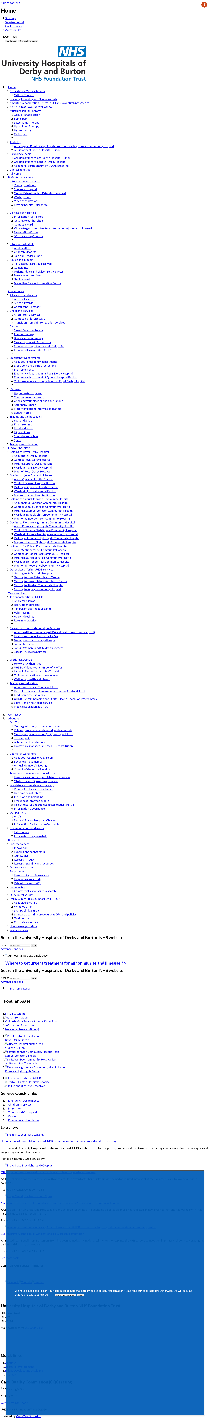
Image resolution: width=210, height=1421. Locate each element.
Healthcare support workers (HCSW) (36, 636)
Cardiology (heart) (21, 153)
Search (5, 945)
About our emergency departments (35, 361)
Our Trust (16, 722)
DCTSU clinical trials (26, 910)
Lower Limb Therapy (26, 122)
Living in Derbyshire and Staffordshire (37, 671)
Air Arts (19, 816)
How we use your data (23, 926)
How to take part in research (31, 875)
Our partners (18, 812)
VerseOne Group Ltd (28, 1416)
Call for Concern (24, 95)
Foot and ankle (23, 420)
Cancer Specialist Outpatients (32, 342)
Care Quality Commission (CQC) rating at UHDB (43, 734)
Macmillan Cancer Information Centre (37, 283)
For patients (17, 871)
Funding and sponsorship (29, 851)
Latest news (21, 832)
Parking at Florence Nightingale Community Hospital (46, 538)
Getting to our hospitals (28, 220)
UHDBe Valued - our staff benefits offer (38, 667)
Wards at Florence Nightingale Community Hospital (46, 534)
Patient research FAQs (27, 883)
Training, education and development (37, 675)
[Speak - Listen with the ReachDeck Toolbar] (204, 5)
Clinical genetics (20, 169)
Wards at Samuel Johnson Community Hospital (43, 514)
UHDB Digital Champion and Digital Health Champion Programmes (55, 698)
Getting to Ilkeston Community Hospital (38, 585)
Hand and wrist (23, 428)
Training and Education (24, 444)
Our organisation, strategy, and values (37, 726)
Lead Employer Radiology (29, 694)
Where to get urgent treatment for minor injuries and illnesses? (53, 228)
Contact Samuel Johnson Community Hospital (42, 506)
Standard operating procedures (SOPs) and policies (45, 914)
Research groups (24, 859)
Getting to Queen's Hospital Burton (31, 475)
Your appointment (25, 185)
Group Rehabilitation (27, 114)
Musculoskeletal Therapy (25, 110)
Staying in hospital (25, 189)
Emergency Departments (25, 357)
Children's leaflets (25, 251)
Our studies (21, 855)
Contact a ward (23, 224)
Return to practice (25, 620)
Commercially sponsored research (35, 890)
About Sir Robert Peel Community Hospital (40, 549)
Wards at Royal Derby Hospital (33, 467)
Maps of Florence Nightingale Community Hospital (45, 542)
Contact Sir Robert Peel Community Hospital (41, 553)
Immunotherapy (24, 334)
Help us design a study (27, 879)
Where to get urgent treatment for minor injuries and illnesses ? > (65, 962)
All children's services (27, 314)
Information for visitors (28, 216)
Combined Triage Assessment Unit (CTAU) (39, 346)
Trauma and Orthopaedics (26, 416)
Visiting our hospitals (23, 212)
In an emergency (24, 369)
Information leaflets (22, 244)
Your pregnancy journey (29, 397)
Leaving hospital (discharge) (31, 204)
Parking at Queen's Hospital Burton (36, 487)
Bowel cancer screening (28, 338)
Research (14, 840)
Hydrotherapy (23, 130)
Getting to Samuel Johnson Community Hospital (39, 498)
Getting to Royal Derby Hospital (29, 451)
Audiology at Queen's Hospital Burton (37, 149)
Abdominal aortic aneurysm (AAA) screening (41, 165)
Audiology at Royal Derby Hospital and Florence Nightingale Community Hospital (64, 146)
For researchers (19, 843)
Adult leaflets (22, 248)
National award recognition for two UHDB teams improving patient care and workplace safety (58, 1141)
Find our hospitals (19, 448)
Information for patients (25, 181)
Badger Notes (22, 412)
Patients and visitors (20, 177)
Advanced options (12, 948)
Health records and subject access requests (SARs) (44, 804)
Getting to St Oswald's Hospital (33, 573)
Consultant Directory (27, 306)
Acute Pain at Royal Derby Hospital (31, 106)
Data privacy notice (26, 922)
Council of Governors (23, 753)
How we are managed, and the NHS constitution (43, 745)
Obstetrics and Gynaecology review (36, 781)
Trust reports (22, 738)
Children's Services (21, 310)
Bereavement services (27, 275)
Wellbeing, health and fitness (32, 679)
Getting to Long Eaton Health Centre (37, 577)
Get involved (22, 279)
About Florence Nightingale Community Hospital (44, 526)
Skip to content (10, 2)
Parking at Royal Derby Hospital (33, 463)
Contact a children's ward (29, 318)
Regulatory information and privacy (32, 785)
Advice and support (21, 259)
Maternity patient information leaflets (37, 408)
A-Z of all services (24, 299)
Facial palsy (21, 134)
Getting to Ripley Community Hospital (37, 589)
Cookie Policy (13, 26)
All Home (15, 173)
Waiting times (22, 197)
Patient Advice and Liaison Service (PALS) (39, 271)
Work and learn (17, 593)
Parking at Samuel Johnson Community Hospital (43, 510)
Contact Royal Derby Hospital (32, 459)
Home (12, 87)
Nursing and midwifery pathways (34, 640)
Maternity (16, 389)
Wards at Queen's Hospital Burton (35, 491)
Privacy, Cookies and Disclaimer (33, 789)
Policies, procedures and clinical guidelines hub (43, 730)
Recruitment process (27, 604)
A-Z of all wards (23, 302)
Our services (16, 291)
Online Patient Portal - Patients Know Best (40, 193)
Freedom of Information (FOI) (32, 800)
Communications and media (27, 828)
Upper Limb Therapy (26, 126)
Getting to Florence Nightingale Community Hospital (42, 522)
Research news (19, 930)
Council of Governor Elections (32, 769)
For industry (17, 887)
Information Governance (29, 808)
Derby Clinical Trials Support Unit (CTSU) (35, 898)
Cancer (14, 326)
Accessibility (13, 30)
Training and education (24, 683)
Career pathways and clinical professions (35, 628)
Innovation (21, 847)
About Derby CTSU (26, 902)
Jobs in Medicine (24, 644)
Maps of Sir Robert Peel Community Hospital (41, 565)
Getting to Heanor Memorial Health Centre (40, 581)
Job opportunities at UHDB (26, 596)
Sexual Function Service (28, 330)
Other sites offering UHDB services (31, 569)
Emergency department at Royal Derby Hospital (43, 373)
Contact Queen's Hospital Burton (34, 483)
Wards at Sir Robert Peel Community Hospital (42, 561)
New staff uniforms (26, 232)
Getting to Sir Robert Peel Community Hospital (38, 546)
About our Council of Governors (34, 757)
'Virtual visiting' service (28, 236)
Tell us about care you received (33, 263)
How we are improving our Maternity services (42, 777)
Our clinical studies (21, 894)
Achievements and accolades (31, 742)
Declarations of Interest (29, 792)
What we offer (23, 906)
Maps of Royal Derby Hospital (32, 471)
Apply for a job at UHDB (28, 600)
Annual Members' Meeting (30, 765)
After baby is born (25, 404)
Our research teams (22, 867)
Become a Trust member (29, 761)
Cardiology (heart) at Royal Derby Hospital (40, 161)
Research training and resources (34, 863)
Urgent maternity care (28, 393)
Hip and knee (22, 432)
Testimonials (22, 918)
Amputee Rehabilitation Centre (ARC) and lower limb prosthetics (49, 102)
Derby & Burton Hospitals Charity (35, 820)
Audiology (16, 142)
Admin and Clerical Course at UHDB (36, 687)
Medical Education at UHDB (31, 706)
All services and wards (23, 295)
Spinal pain (21, 118)
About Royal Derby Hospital (31, 455)
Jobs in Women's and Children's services (38, 647)
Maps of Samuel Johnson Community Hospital (42, 518)
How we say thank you (28, 663)
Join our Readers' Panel (28, 255)
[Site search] (20, 945)
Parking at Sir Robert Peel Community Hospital (43, 557)
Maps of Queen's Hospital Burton (34, 495)
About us (13, 718)
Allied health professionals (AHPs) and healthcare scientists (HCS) (54, 632)
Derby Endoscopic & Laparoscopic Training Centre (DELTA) (50, 691)
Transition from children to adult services (39, 322)
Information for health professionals (36, 824)
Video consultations (26, 200)
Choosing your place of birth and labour (38, 400)
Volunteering (22, 612)
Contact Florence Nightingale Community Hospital (45, 530)
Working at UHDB (21, 659)
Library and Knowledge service (33, 702)
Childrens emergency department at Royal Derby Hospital (49, 381)
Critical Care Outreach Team (27, 91)
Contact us (15, 714)
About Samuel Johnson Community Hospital (41, 502)
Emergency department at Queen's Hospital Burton (45, 377)
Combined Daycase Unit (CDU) (33, 350)
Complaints (21, 267)
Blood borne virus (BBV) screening (35, 365)
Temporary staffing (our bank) (32, 608)
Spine (17, 440)
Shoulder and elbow (26, 436)
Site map (10, 18)
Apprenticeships (24, 616)
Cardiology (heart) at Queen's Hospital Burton (42, 157)
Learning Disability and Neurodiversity (33, 99)
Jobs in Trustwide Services (30, 651)
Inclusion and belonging (28, 796)
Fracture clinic (23, 424)
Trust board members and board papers (34, 773)
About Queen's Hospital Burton (33, 479)
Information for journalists (30, 836)
